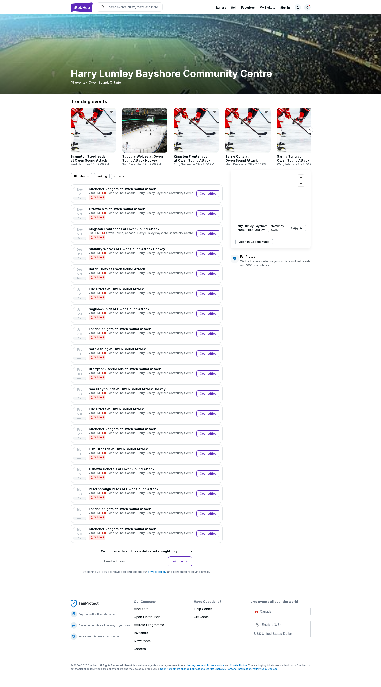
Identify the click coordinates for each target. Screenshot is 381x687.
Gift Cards (201, 617)
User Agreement (196, 665)
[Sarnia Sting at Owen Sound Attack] (299, 137)
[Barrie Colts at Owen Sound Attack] (248, 137)
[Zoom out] (301, 183)
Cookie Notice (238, 665)
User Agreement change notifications (182, 668)
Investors (141, 633)
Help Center (203, 609)
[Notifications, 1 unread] (307, 7)
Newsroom (142, 641)
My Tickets (267, 7)
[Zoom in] (301, 178)
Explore (220, 7)
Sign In (285, 7)
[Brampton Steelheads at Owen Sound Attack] (93, 137)
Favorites (248, 7)
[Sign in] (298, 7)
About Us (141, 609)
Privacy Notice (215, 665)
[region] (270, 197)
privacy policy (157, 571)
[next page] (310, 130)
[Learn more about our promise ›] (85, 603)
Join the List (180, 561)
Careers (140, 649)
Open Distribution (147, 617)
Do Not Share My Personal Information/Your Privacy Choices (241, 668)
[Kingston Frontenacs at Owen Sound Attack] (196, 137)
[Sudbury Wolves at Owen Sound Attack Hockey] (145, 137)
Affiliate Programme (149, 625)
